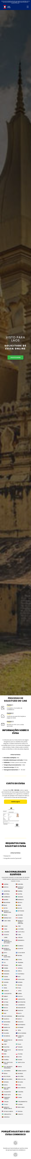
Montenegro (21, 1024)
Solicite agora (15, 357)
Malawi (6, 1010)
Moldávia (20, 1022)
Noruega (20, 1040)
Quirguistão (21, 999)
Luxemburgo (21, 1005)
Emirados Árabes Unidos (8, 1108)
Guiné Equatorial (7, 956)
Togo (19, 1094)
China (5, 929)
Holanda (6, 1033)
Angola (6, 887)
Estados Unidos (8, 1111)
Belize (5, 905)
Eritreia (20, 955)
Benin (19, 905)
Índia (5, 985)
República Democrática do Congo (8, 942)
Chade (5, 926)
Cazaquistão (8, 993)
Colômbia (21, 929)
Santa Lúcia (21, 1062)
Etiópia (20, 959)
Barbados (21, 899)
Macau (6, 1007)
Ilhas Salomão (8, 1079)
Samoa (20, 1066)
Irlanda (20, 985)
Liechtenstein (21, 1002)
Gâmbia (6, 968)
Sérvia (5, 1073)
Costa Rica (21, 932)
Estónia (6, 959)
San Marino (7, 1070)
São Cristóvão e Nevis (8, 1063)
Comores (6, 932)
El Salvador (21, 952)
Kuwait (6, 999)
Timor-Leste (7, 1094)
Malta (19, 1013)
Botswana (21, 911)
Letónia (6, 1002)
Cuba (19, 934)
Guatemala (21, 973)
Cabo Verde (7, 920)
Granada (6, 973)
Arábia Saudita (22, 1070)
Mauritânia (21, 1016)
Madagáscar (21, 1007)
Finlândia (20, 962)
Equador (20, 948)
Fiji (4, 962)
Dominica (20, 945)
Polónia (20, 1054)
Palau (19, 1044)
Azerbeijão (7, 896)
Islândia (20, 982)
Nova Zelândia (22, 1033)
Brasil (5, 915)
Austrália (6, 894)
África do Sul (22, 1079)
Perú (5, 1054)
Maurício (6, 1019)
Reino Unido (21, 1107)
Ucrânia (20, 1104)
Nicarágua (7, 1036)
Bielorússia (7, 902)
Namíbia (6, 1030)
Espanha (6, 1082)
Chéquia (20, 937)
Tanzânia (20, 1091)
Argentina (7, 891)
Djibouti (6, 945)
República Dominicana (7, 949)
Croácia (6, 934)
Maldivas (20, 1010)
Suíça (19, 1085)
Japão (20, 990)
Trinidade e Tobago (7, 1098)
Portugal (6, 1056)
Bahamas (20, 896)
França (6, 965)
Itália (19, 988)
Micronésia (7, 1022)
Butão (6, 908)
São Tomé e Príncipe (7, 1088)
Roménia (6, 1059)
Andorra (20, 884)
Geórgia (20, 968)
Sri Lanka (20, 1082)
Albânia (6, 884)
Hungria (6, 982)
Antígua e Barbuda (20, 887)
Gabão (20, 965)
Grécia (20, 971)
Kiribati (6, 996)
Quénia (20, 993)
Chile (19, 926)
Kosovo (20, 996)
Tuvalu (6, 1104)
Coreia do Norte (21, 1036)
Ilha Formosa (22, 1087)
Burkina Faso (7, 918)
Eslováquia (7, 1076)
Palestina (6, 1047)
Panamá (20, 1047)
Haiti (19, 976)
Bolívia (20, 908)
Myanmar (20, 1027)
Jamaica (6, 990)
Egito (5, 952)
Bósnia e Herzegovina (7, 911)
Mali (5, 1013)
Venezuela (6, 1117)
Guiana (6, 976)
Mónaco (6, 1024)
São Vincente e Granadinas (8, 1067)
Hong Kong (21, 979)
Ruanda (20, 1059)
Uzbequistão (7, 1114)
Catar (20, 1056)
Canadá (20, 918)
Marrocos (7, 1027)
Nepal (19, 1030)
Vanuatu (20, 1114)
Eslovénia (20, 1076)
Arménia (20, 891)
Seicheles (20, 1073)
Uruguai (20, 1111)
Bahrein (6, 899)
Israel (5, 988)
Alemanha (6, 971)
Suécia (6, 1085)
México (20, 1019)
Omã (5, 1044)
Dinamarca (21, 940)
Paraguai (20, 1050)
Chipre (5, 937)
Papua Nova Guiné (7, 1050)
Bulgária (20, 915)
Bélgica (20, 902)
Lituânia (6, 1005)
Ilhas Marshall (8, 1016)
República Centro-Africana (20, 922)
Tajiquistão (7, 1091)
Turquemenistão (22, 1101)
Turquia (6, 1101)
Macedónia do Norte (8, 1040)
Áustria (20, 894)
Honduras (7, 979)
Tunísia (20, 1097)
